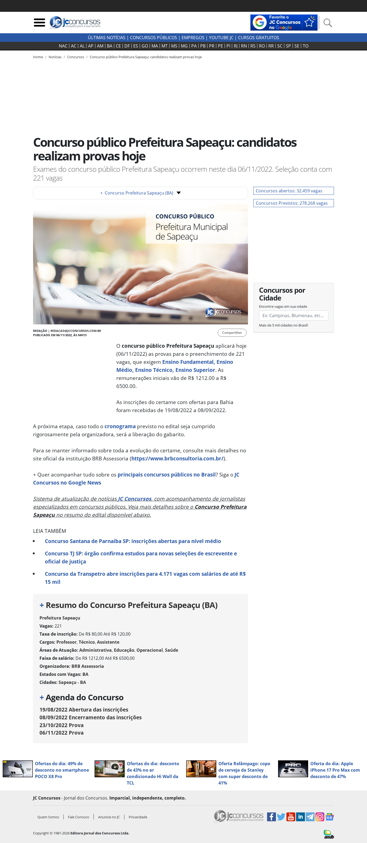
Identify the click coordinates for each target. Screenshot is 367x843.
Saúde (171, 650)
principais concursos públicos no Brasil (167, 474)
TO (305, 46)
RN (244, 46)
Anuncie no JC (109, 817)
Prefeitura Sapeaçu (59, 618)
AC (73, 46)
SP (288, 46)
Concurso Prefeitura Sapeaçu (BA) (136, 193)
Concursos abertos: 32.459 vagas (289, 191)
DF (127, 46)
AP (90, 46)
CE (118, 46)
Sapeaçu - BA (72, 682)
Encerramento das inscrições (90, 717)
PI (228, 46)
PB (203, 46)
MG (184, 46)
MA (155, 46)
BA (109, 46)
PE (220, 46)
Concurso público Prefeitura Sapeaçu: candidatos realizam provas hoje (146, 56)
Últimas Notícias (106, 38)
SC (279, 46)
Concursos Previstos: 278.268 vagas (292, 203)
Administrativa (95, 650)
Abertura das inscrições (83, 709)
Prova (61, 725)
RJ (236, 46)
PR (211, 46)
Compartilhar (232, 332)
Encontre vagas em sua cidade (283, 306)
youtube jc (221, 38)
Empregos (193, 38)
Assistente (108, 642)
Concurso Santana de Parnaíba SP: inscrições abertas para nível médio (133, 541)
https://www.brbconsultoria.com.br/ (177, 458)
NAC (63, 46)
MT (164, 46)
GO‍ (145, 46)
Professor (66, 642)
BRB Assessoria (87, 666)
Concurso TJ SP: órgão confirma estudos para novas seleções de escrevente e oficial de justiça (141, 557)
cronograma (120, 426)
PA (194, 46)
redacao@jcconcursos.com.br (76, 331)
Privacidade (138, 817)
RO (262, 46)
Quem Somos (48, 817)
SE (296, 46)
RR (271, 46)
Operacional (149, 650)
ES (135, 46)
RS (253, 46)
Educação (124, 650)
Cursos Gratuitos (258, 38)
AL (82, 46)
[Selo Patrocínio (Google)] (284, 22)
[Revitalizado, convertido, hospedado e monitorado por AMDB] (329, 834)
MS (174, 46)
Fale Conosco (78, 817)
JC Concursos (134, 498)
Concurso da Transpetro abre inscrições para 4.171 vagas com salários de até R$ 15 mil (145, 577)
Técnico (87, 642)
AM (100, 46)
